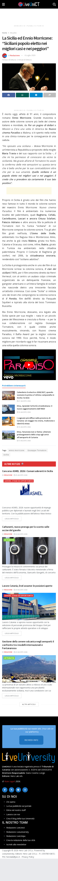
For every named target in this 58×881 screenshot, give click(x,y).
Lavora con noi (13, 814)
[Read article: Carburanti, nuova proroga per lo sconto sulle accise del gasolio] (29, 550)
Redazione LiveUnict (15, 827)
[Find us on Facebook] (4, 789)
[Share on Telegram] (36, 95)
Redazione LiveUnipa (15, 836)
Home (4, 33)
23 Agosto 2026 (21, 652)
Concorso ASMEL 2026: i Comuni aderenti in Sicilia (27, 471)
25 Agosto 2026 (21, 475)
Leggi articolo (13, 518)
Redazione (15, 55)
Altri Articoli (29, 704)
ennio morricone (16, 450)
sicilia (6, 454)
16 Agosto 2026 (24, 412)
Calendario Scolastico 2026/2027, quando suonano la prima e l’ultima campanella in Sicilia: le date (35, 395)
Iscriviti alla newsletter (16, 844)
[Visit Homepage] (29, 4)
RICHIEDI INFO (31, 740)
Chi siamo (10, 801)
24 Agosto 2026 (21, 534)
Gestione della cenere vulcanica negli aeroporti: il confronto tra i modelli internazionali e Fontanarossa (28, 645)
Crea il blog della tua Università (20, 818)
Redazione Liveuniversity (17, 831)
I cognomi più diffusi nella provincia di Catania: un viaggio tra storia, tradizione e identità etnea (36, 421)
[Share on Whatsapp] (22, 95)
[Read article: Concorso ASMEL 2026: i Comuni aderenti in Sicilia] (29, 491)
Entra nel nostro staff (16, 810)
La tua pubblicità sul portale (18, 806)
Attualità (13, 33)
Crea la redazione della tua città (20, 840)
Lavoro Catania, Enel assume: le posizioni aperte (27, 585)
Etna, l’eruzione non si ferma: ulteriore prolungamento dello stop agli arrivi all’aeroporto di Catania (34, 435)
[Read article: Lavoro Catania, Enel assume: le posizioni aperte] (29, 606)
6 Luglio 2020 (30, 55)
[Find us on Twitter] (11, 789)
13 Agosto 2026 (24, 441)
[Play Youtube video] (29, 364)
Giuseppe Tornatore (37, 450)
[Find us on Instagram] (25, 789)
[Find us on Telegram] (18, 789)
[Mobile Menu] (3, 4)
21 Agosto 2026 (24, 401)
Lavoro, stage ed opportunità (19, 481)
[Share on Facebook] (8, 95)
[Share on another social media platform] (49, 95)
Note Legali (9, 781)
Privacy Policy (28, 856)
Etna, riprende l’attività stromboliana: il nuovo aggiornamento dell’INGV (34, 407)
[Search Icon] (54, 4)
